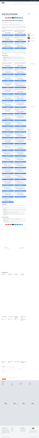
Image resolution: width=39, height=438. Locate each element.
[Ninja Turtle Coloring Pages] (11, 340)
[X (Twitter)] (13, 17)
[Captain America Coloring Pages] (17, 295)
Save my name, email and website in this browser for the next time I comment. (10, 377)
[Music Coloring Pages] (29, 107)
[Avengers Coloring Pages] (4, 340)
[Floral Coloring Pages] (29, 41)
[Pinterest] (6, 17)
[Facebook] (11, 17)
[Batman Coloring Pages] (17, 340)
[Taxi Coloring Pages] (3, 404)
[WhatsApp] (22, 17)
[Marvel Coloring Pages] (11, 295)
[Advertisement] (19, 9)
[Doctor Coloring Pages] (29, 64)
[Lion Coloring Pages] (29, 35)
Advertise (12, 430)
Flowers (32, 403)
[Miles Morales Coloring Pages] (23, 295)
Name (2, 368)
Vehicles (28, 140)
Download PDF (7, 41)
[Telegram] (20, 17)
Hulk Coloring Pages (4, 316)
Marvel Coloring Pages (10, 316)
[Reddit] (8, 17)
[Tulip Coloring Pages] (30, 404)
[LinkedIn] (15, 17)
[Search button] (36, 15)
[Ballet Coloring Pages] (29, 38)
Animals (28, 130)
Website (19, 368)
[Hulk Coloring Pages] (4, 295)
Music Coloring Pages (32, 106)
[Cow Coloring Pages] (21, 404)
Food (28, 135)
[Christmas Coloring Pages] (12, 404)
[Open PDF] (8, 31)
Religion (28, 138)
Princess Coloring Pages (22, 431)
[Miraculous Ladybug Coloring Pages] (23, 340)
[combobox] (32, 15)
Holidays (28, 137)
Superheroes (29, 139)
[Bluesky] (17, 17)
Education (29, 133)
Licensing (12, 431)
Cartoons (29, 131)
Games (28, 136)
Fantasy (28, 134)
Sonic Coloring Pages (22, 430)
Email (11, 368)
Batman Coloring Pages (17, 361)
